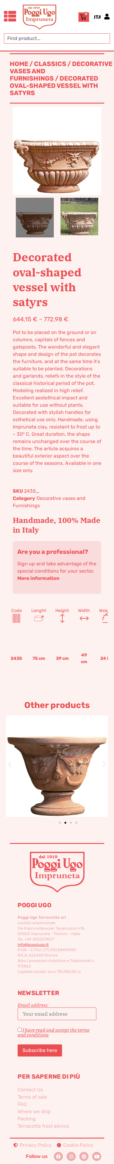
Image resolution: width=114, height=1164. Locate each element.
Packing (27, 1119)
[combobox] (57, 38)
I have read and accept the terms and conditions (53, 1032)
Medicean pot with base (67, 756)
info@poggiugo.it (33, 944)
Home (19, 64)
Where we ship (34, 1111)
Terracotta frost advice (43, 1126)
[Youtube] (96, 1156)
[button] (10, 764)
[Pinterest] (83, 1156)
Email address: (33, 1005)
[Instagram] (71, 1156)
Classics (50, 64)
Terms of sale (32, 1097)
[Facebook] (58, 1156)
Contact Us (30, 1090)
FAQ (22, 1104)
